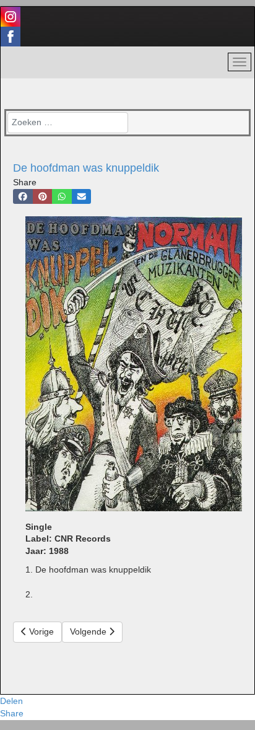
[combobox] (67, 122)
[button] (22, 196)
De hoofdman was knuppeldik (86, 168)
